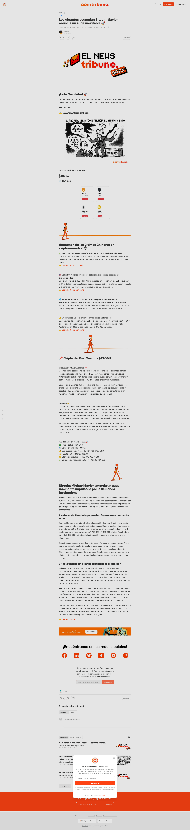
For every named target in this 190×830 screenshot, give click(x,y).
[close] (114, 758)
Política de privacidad (108, 789)
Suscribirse (95, 783)
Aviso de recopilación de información (88, 789)
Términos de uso (95, 788)
